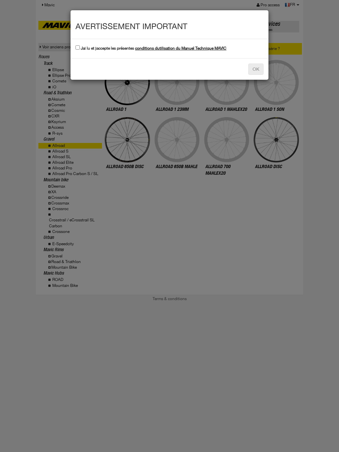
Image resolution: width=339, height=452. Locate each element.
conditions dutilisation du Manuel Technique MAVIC (180, 48)
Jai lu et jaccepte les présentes (153, 48)
